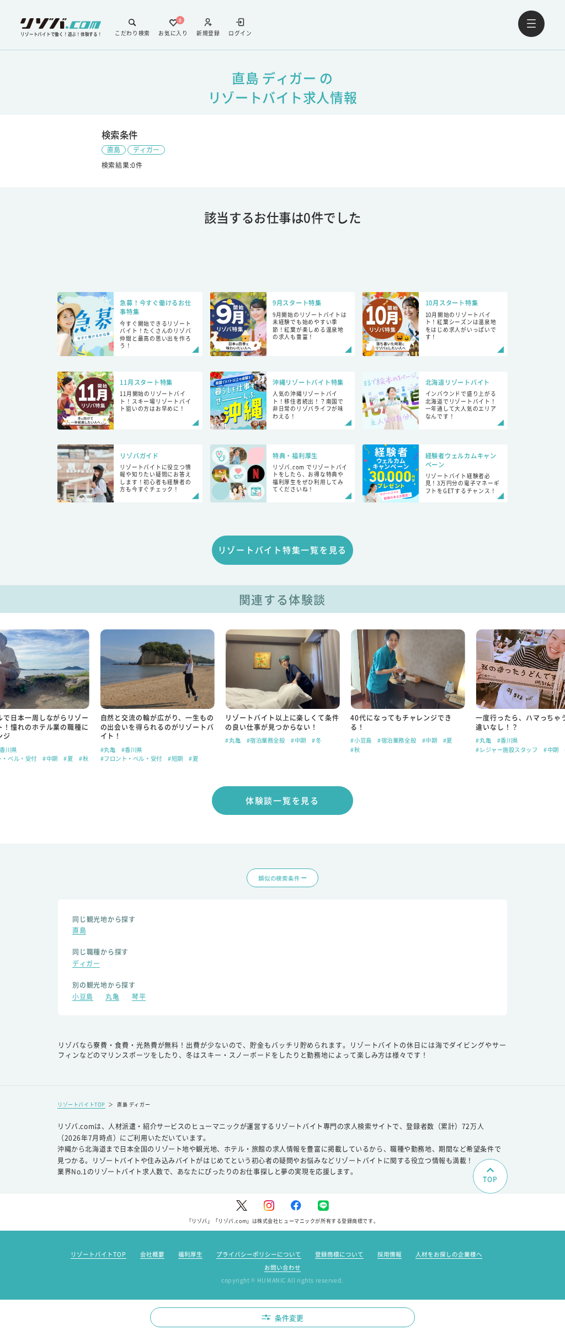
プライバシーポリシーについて (258, 1254)
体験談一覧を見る (282, 800)
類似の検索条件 (279, 878)
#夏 (68, 758)
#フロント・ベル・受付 (131, 758)
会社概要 (152, 1254)
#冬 (316, 740)
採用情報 (389, 1254)
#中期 (50, 758)
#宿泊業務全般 (266, 740)
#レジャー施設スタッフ (506, 749)
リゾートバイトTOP (81, 1104)
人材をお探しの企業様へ (448, 1254)
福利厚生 (190, 1254)
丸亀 (112, 997)
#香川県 (131, 749)
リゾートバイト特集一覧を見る (283, 549)
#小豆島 (360, 740)
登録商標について (339, 1254)
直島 (113, 149)
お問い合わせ (282, 1267)
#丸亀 (108, 749)
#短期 (175, 758)
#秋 (83, 758)
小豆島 (82, 997)
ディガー (146, 149)
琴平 (139, 997)
